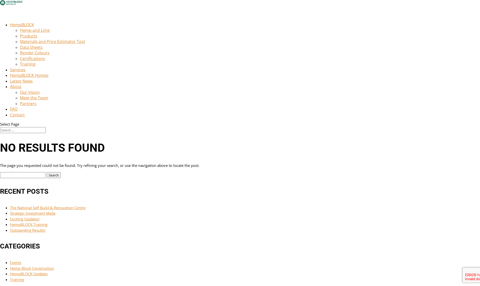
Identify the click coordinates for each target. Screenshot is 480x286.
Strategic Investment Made (33, 213)
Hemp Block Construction (32, 268)
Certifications (32, 58)
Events (15, 262)
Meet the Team (34, 98)
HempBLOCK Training (29, 224)
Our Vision (30, 92)
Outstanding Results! (28, 230)
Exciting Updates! (25, 218)
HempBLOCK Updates (29, 273)
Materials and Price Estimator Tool (52, 41)
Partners (28, 103)
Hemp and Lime (35, 30)
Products (28, 36)
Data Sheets (31, 47)
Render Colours (35, 53)
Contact (17, 115)
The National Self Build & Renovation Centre (48, 207)
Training (28, 64)
